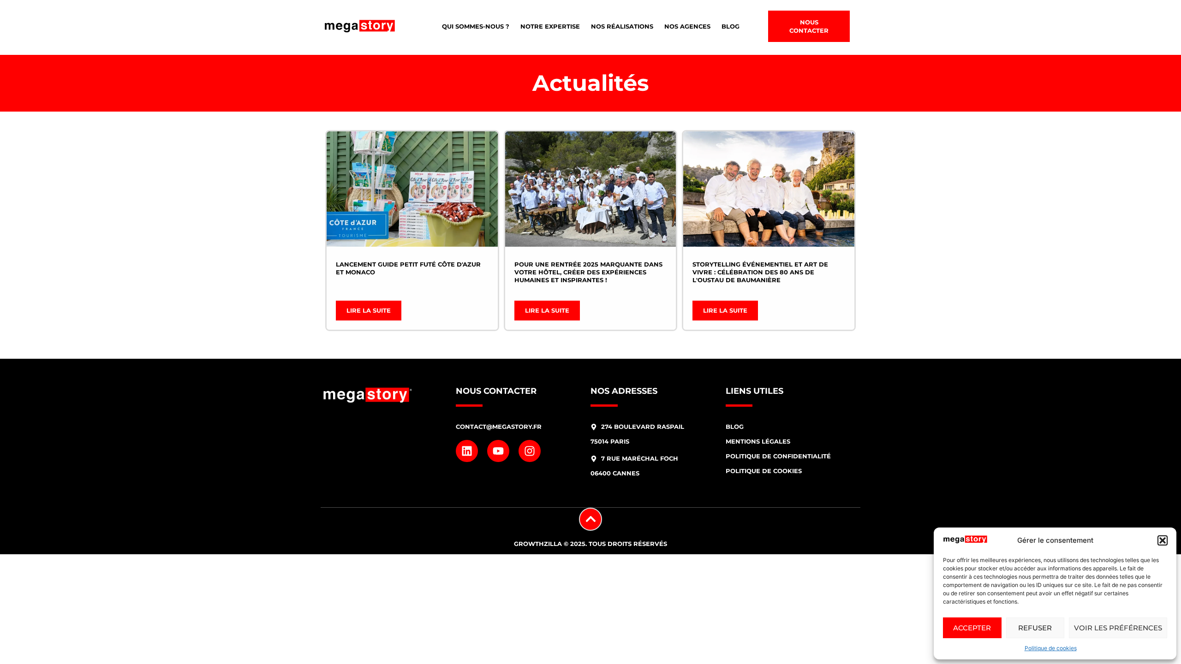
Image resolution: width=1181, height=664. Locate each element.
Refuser (1035, 627)
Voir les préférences (1118, 627)
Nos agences (687, 26)
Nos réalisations (622, 26)
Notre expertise (550, 26)
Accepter (972, 627)
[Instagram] (530, 451)
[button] (1162, 540)
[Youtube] (498, 451)
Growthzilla (538, 543)
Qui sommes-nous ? (475, 26)
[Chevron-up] (590, 519)
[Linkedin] (467, 451)
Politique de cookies (1051, 648)
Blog (731, 26)
